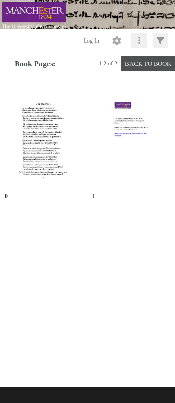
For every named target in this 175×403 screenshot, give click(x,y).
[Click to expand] (160, 40)
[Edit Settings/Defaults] (116, 40)
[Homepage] (87, 14)
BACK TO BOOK (148, 63)
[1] (131, 136)
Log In (91, 40)
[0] (44, 136)
